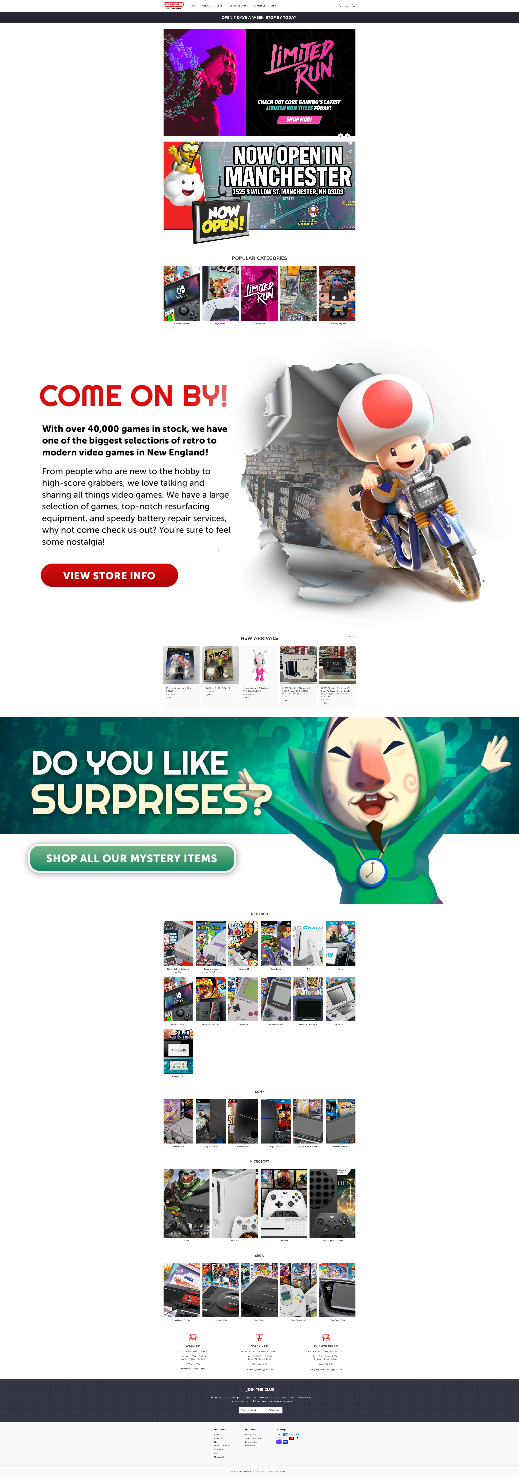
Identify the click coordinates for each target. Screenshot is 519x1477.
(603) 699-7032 (259, 1364)
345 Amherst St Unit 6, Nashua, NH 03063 (259, 1351)
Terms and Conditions (254, 1438)
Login (273, 5)
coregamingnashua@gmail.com (259, 1369)
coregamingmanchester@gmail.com (326, 1369)
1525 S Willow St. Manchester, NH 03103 (326, 1351)
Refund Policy (251, 1442)
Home (194, 5)
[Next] (347, 136)
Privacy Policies (251, 1435)
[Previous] (340, 136)
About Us (206, 5)
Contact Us (259, 5)
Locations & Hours (239, 5)
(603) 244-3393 (193, 1364)
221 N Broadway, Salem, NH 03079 (192, 1351)
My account (219, 1457)
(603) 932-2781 (326, 1364)
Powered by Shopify (276, 1471)
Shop (220, 5)
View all (351, 637)
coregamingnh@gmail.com (193, 1369)
